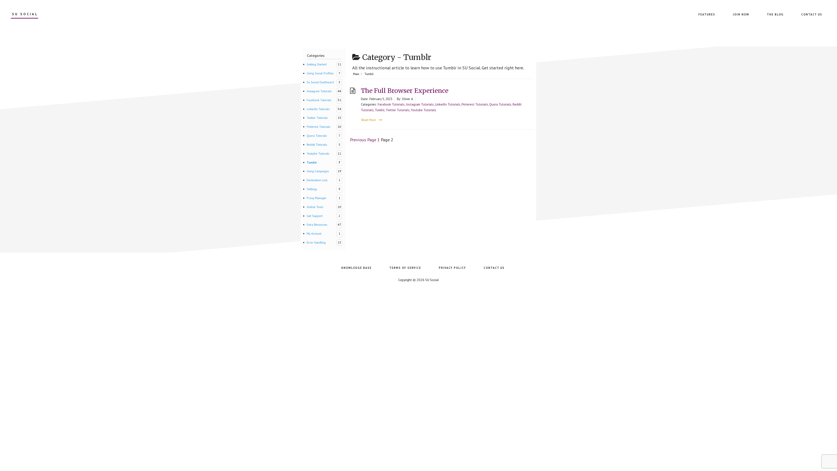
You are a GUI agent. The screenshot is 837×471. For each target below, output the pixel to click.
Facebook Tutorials (391, 104)
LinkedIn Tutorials (447, 104)
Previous (358, 140)
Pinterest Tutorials (475, 104)
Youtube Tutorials (423, 110)
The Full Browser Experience (404, 91)
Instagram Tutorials (420, 104)
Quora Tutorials (500, 104)
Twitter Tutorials (398, 110)
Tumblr (379, 110)
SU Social (25, 14)
